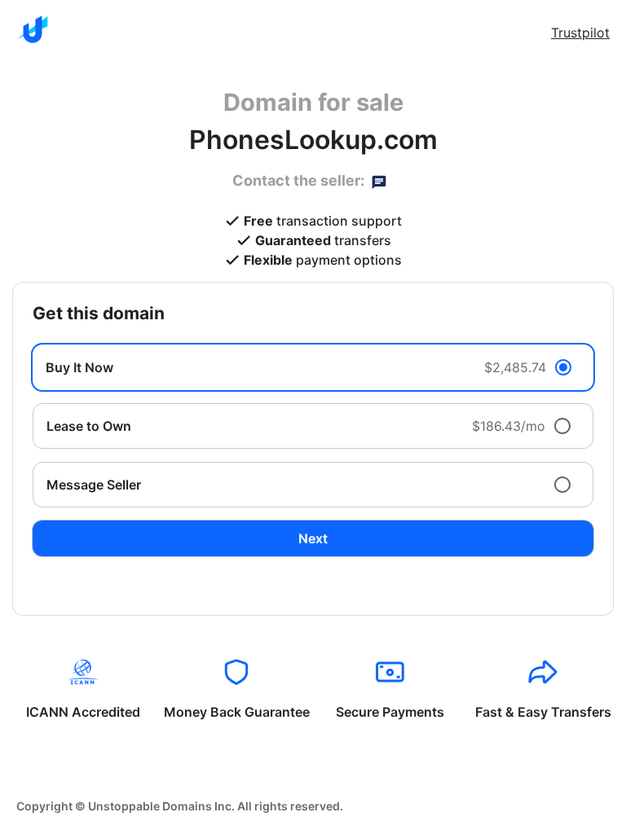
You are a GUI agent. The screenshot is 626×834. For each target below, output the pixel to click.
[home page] (32, 29)
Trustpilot (580, 32)
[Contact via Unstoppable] (379, 181)
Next (313, 538)
